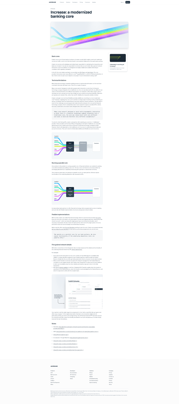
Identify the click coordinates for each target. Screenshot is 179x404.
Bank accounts (54, 374)
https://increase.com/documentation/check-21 (65, 347)
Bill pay (91, 372)
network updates (63, 267)
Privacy (110, 380)
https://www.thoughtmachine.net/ (78, 337)
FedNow (52, 380)
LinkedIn (111, 378)
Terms (110, 384)
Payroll (91, 374)
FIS (80, 72)
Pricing (110, 372)
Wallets (91, 376)
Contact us (111, 376)
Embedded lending (94, 378)
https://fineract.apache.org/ (60, 334)
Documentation (73, 372)
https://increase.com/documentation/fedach (64, 340)
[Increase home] (52, 2)
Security (111, 382)
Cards (52, 376)
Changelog (72, 376)
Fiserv (83, 72)
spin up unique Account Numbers (60, 229)
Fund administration (94, 380)
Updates (111, 374)
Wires (52, 384)
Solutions (68, 2)
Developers (74, 2)
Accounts (98, 217)
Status (71, 378)
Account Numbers (70, 227)
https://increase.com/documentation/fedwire (64, 344)
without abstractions (77, 249)
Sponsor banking (93, 382)
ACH (52, 372)
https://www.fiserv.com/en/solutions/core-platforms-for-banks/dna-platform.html (76, 331)
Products (62, 2)
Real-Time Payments (55, 382)
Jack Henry (90, 72)
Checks (52, 378)
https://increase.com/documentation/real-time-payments (67, 350)
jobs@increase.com (116, 68)
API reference (73, 374)
